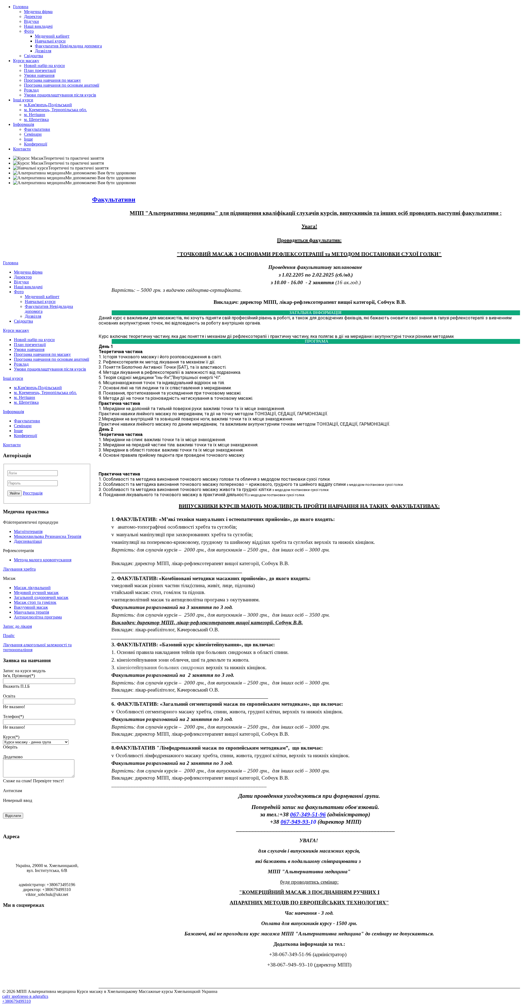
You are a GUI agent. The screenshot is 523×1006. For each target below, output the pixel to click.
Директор (33, 16)
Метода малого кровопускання (42, 559)
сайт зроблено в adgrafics (25, 996)
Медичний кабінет (52, 36)
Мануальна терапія (31, 612)
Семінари (33, 134)
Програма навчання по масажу (52, 80)
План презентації (40, 70)
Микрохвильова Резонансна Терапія (47, 536)
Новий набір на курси (44, 65)
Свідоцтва (33, 55)
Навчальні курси (50, 41)
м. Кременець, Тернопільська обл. (55, 109)
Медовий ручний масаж (36, 592)
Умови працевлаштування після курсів (60, 95)
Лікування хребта (19, 569)
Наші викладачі (38, 26)
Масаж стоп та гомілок (35, 602)
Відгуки (31, 21)
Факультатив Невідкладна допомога (68, 46)
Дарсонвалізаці (28, 541)
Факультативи (37, 129)
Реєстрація (32, 493)
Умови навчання (39, 75)
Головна (20, 6)
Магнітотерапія (28, 531)
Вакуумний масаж (31, 607)
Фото (29, 31)
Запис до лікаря (17, 626)
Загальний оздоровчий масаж (41, 597)
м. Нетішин (34, 114)
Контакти (22, 149)
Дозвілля (43, 51)
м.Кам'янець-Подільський (48, 104)
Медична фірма (38, 11)
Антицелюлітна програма (38, 617)
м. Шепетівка (36, 119)
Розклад (31, 90)
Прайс (9, 635)
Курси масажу (26, 60)
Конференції (35, 144)
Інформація (23, 124)
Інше (28, 139)
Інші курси (23, 100)
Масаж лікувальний (32, 587)
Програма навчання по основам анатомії (61, 85)
